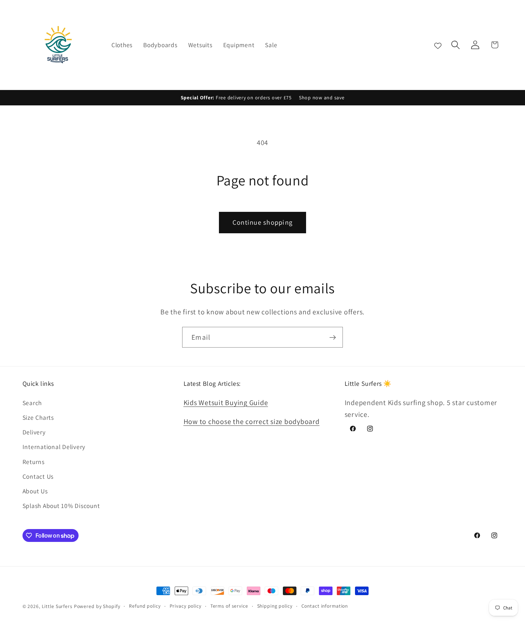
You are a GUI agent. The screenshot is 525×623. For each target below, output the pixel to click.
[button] (455, 45)
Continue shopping (262, 222)
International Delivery (54, 447)
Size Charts (38, 417)
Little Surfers (57, 606)
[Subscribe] (332, 337)
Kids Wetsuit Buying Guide (226, 402)
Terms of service (229, 606)
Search (32, 403)
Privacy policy (185, 606)
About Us (35, 491)
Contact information (324, 606)
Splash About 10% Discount (61, 506)
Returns (33, 462)
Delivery (34, 432)
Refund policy (144, 606)
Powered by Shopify (97, 606)
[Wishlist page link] (437, 44)
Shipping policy (274, 606)
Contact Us (38, 476)
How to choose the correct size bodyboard (252, 421)
